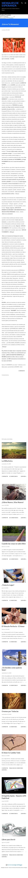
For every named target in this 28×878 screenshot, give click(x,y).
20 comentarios (13, 517)
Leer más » (23, 476)
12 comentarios (13, 559)
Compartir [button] (21, 370)
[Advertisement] (14, 424)
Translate (11, 18)
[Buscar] (22, 2)
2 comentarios (13, 685)
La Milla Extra (7, 461)
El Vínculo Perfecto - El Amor (13, 626)
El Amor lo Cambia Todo (11, 753)
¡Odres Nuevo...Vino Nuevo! (13, 502)
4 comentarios (13, 476)
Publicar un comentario (16, 768)
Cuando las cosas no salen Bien (14, 544)
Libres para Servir (8, 839)
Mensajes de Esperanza (10, 4)
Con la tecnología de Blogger (14, 865)
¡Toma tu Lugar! (8, 585)
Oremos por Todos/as (10, 711)
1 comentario (13, 600)
